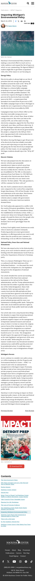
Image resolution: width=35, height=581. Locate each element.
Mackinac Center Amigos (8, 490)
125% (33, 23)
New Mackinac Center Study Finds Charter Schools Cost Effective (14, 508)
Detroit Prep (4, 492)
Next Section (29, 411)
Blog (19, 550)
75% (31, 23)
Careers (18, 553)
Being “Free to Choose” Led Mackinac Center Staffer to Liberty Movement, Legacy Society (15, 496)
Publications (5, 10)
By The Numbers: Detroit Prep (10, 522)
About (14, 550)
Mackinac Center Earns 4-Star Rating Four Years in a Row (16, 525)
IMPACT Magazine (16, 10)
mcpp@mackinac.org (23, 567)
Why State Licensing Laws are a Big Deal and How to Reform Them (14, 483)
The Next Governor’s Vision (9, 480)
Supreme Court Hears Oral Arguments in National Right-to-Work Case (13, 515)
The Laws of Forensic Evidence (10, 505)
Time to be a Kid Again (8, 519)
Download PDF (17, 466)
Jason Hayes (12, 26)
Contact (23, 556)
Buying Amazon (5, 487)
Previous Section (7, 411)
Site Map (26, 553)
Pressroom (26, 550)
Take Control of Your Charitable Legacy (13, 499)
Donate (7, 550)
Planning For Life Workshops (9, 502)
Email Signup (13, 556)
